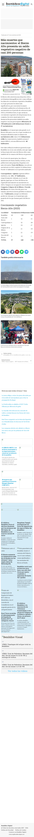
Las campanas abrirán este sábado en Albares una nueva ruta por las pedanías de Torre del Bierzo (16, 430)
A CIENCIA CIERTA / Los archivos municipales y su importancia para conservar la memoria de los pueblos (9, 451)
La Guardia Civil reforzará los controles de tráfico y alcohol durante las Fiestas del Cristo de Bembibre (16, 413)
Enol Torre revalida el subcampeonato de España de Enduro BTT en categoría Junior (8, 617)
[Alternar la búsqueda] (31, 4)
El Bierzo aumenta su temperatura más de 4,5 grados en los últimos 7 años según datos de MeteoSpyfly (8, 559)
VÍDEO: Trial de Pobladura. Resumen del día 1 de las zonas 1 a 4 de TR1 (17, 666)
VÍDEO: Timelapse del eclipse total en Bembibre (16, 645)
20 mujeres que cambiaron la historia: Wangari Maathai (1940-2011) (9, 482)
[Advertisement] (17, 748)
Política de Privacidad (7, 830)
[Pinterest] (17, 252)
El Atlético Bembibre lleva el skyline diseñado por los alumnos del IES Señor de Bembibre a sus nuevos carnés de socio (8, 529)
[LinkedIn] (12, 252)
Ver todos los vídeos (17, 671)
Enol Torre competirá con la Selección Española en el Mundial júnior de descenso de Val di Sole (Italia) (16, 421)
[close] (3, 4)
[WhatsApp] (22, 252)
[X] (8, 252)
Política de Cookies (20, 830)
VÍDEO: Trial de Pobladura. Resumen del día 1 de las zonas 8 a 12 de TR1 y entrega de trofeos (17, 655)
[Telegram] (26, 252)
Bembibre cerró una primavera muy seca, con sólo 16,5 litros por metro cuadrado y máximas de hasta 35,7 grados (24, 572)
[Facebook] (3, 252)
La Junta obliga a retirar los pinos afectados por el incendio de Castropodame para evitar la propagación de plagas (16, 397)
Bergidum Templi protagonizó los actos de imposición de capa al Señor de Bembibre (24, 526)
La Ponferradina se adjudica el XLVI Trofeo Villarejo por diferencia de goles (15, 405)
